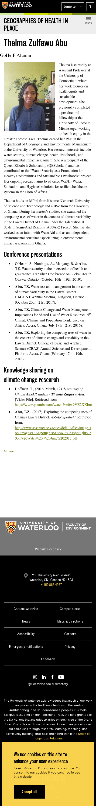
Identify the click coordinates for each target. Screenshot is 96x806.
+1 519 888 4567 (51, 585)
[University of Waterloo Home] (17, 6)
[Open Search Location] (90, 6)
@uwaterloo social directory (48, 684)
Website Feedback (48, 548)
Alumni (9, 451)
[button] (73, 7)
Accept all (29, 791)
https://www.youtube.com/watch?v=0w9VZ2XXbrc (53, 404)
